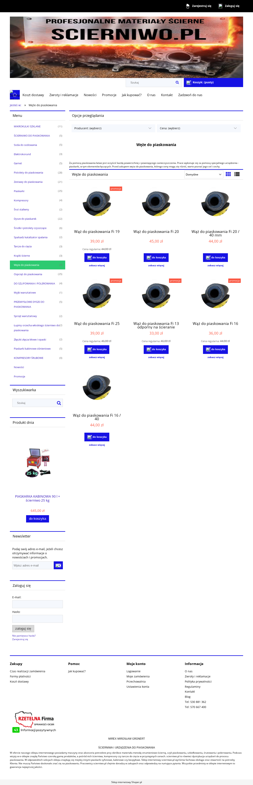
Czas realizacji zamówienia (27, 671)
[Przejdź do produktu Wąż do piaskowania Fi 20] (156, 206)
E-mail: (16, 597)
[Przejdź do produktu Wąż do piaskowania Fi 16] (215, 298)
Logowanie (133, 671)
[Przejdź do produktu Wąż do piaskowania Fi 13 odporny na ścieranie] (156, 298)
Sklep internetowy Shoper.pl (126, 782)
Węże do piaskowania (26, 265)
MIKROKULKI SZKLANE (27, 126)
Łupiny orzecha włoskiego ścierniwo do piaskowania (36, 328)
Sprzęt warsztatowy (25, 316)
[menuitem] (33, 95)
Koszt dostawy (19, 681)
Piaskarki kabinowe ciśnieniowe (32, 348)
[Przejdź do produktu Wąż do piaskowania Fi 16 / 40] (97, 390)
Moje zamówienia (138, 676)
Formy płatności (20, 676)
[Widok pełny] (237, 174)
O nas (189, 671)
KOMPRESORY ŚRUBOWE (28, 358)
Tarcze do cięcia (23, 246)
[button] (97, 265)
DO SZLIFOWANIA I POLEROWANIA (34, 283)
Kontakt (190, 691)
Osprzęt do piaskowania (28, 274)
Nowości (19, 367)
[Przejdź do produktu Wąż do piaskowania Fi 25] (97, 298)
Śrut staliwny (21, 209)
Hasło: (16, 612)
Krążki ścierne (22, 255)
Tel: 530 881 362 (195, 702)
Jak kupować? (77, 671)
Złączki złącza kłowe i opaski (30, 339)
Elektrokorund (22, 154)
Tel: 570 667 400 (195, 707)
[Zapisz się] (58, 565)
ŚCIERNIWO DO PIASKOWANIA (32, 135)
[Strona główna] (126, 45)
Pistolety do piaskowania (28, 172)
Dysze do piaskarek (25, 218)
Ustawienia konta (137, 686)
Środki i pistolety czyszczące (30, 228)
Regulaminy (192, 686)
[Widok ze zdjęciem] (228, 174)
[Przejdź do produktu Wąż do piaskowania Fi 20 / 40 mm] (215, 206)
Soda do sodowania (25, 145)
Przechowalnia (136, 681)
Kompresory (21, 200)
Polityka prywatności (198, 681)
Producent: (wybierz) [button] (87, 128)
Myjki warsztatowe (25, 292)
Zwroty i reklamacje (198, 676)
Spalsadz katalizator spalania (30, 237)
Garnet (18, 163)
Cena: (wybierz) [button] (170, 128)
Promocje (19, 376)
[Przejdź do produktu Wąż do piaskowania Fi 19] (97, 206)
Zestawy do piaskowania (28, 182)
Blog (188, 697)
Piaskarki (19, 191)
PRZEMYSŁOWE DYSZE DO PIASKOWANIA (29, 304)
